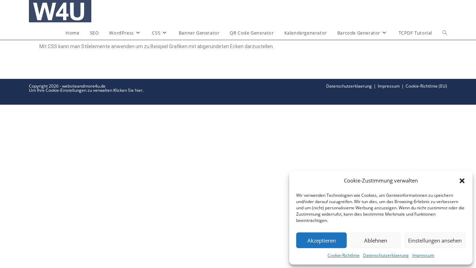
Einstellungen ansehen (435, 240)
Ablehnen (375, 240)
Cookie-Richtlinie (344, 255)
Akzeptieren (321, 240)
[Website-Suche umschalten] (444, 33)
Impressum (423, 255)
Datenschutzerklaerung (386, 255)
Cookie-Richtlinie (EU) (426, 86)
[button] (462, 180)
